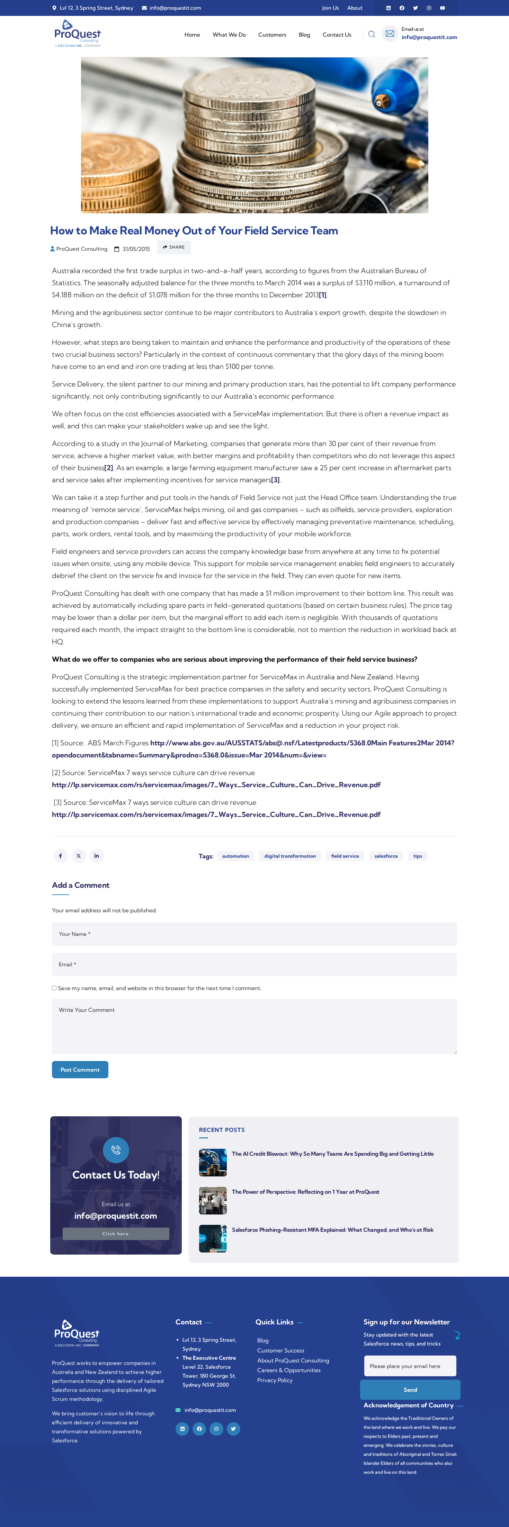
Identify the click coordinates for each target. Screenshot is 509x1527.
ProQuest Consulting (81, 248)
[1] (323, 294)
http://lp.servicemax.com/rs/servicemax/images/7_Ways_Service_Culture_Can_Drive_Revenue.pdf (216, 784)
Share (177, 247)
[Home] (78, 33)
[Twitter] (415, 8)
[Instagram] (429, 8)
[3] (275, 479)
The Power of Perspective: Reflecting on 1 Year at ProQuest (305, 1191)
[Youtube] (442, 8)
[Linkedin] (388, 8)
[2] (108, 467)
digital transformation (290, 856)
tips (417, 856)
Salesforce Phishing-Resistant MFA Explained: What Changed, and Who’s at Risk (333, 1229)
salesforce (386, 856)
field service (345, 856)
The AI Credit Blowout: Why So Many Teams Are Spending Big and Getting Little (333, 1153)
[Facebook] (402, 8)
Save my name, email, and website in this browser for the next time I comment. (159, 988)
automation (235, 856)
